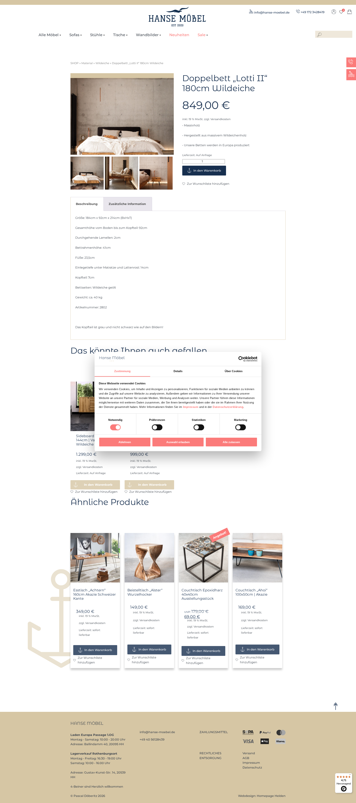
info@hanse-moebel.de (272, 12)
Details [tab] (178, 371)
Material (87, 63)
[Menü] (350, 775)
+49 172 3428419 (312, 12)
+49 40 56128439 (152, 739)
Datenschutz (252, 767)
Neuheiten (179, 35)
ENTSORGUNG (210, 758)
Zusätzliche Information (127, 204)
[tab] (87, 204)
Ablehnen (124, 442)
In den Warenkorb (207, 170)
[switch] (157, 427)
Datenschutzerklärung (228, 406)
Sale (201, 35)
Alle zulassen (231, 442)
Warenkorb (349, 13)
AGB (246, 758)
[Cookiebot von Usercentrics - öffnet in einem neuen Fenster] (241, 359)
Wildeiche (102, 63)
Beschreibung (87, 204)
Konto (334, 13)
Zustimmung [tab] (122, 371)
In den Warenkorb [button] (98, 484)
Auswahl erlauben (178, 442)
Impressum (190, 406)
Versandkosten (220, 119)
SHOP (74, 63)
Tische (119, 35)
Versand (249, 753)
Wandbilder (147, 35)
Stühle (96, 35)
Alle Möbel (49, 35)
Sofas (74, 35)
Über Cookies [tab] (234, 371)
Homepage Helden (271, 796)
